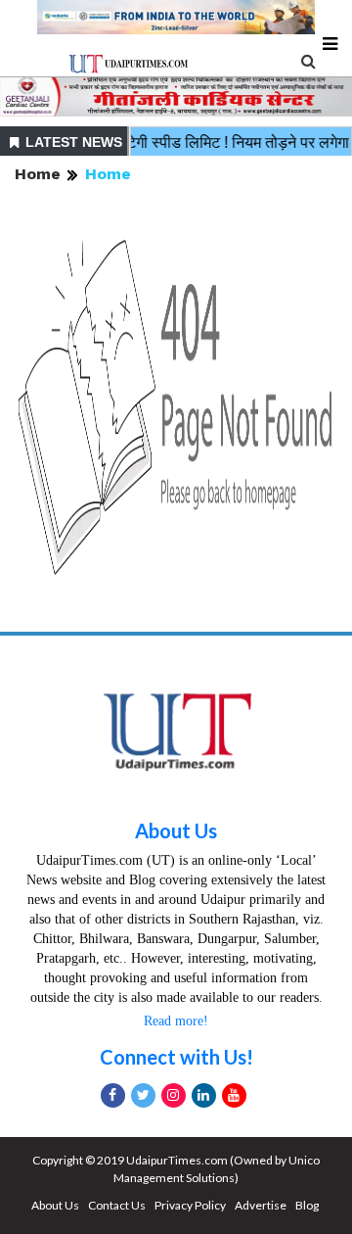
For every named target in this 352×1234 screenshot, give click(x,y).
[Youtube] (234, 1095)
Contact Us (117, 1205)
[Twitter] (143, 1095)
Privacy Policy (190, 1205)
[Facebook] (113, 1095)
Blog (307, 1205)
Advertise (260, 1205)
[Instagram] (173, 1095)
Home (38, 174)
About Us (176, 830)
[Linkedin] (204, 1095)
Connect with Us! (176, 1056)
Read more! (176, 1021)
